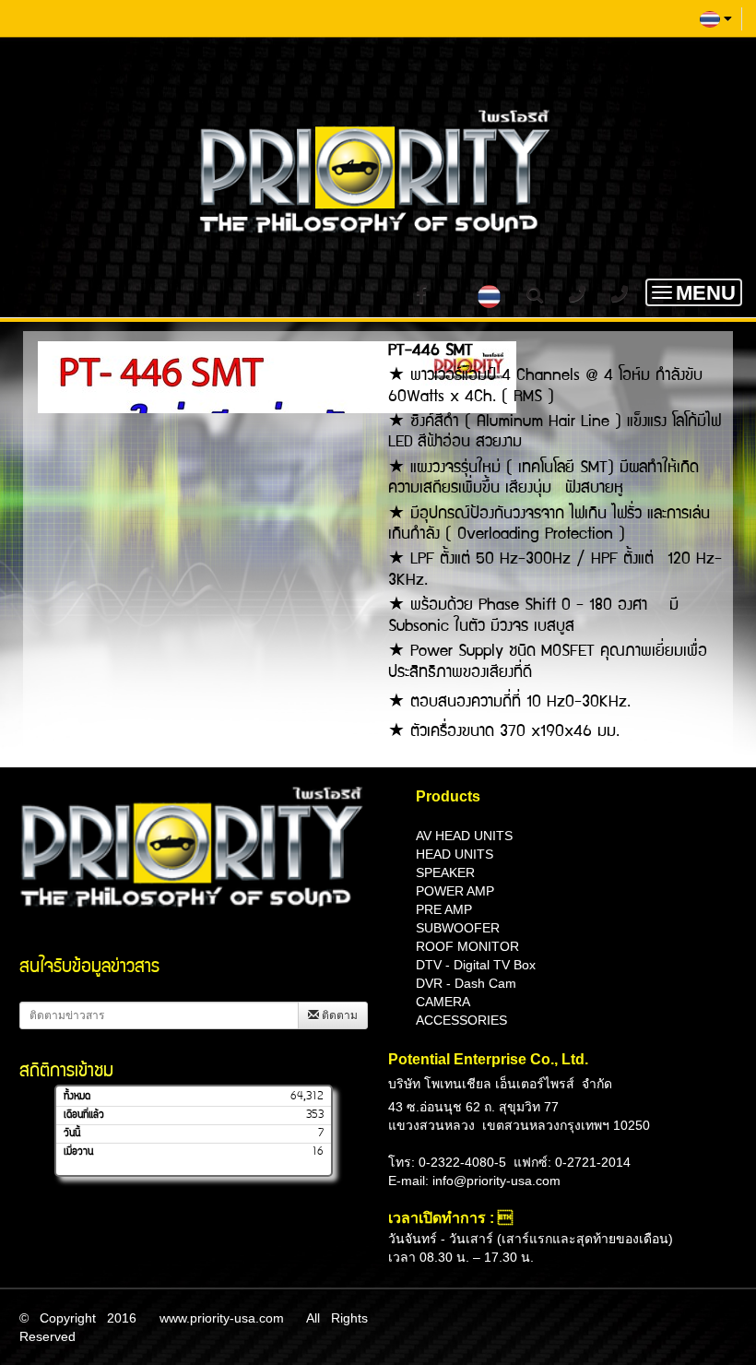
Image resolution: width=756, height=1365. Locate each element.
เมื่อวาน (78, 1152)
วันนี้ (72, 1133)
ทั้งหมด (77, 1096)
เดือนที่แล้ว (84, 1115)
